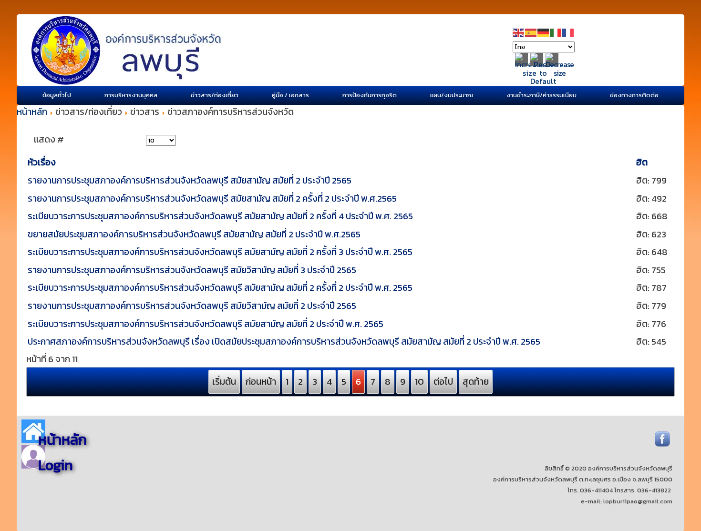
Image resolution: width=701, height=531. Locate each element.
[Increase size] (529, 73)
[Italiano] (556, 32)
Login (55, 465)
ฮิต (642, 162)
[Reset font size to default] (543, 81)
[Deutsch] (543, 32)
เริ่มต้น (224, 381)
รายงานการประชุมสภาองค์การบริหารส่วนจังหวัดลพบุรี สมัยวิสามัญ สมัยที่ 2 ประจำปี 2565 (192, 306)
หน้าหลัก (32, 112)
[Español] (531, 32)
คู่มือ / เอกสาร (290, 95)
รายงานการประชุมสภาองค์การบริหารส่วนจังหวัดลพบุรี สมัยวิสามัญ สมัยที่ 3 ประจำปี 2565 (192, 270)
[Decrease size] (560, 73)
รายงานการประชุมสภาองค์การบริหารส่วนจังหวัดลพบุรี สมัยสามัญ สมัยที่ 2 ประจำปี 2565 (189, 180)
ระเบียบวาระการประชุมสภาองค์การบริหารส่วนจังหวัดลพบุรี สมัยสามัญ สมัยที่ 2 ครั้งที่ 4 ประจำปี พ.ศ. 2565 (220, 216)
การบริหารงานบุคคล (130, 95)
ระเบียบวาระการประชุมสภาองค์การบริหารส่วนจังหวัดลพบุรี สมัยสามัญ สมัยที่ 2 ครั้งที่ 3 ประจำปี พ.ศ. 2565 (220, 252)
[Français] (568, 32)
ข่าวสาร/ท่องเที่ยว (214, 95)
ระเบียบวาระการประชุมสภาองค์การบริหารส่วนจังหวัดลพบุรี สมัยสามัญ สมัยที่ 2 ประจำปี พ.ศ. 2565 (205, 324)
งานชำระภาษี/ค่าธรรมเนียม (541, 95)
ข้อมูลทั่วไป (56, 95)
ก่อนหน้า (261, 381)
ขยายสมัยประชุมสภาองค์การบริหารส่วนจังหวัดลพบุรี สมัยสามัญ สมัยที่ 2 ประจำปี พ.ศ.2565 (194, 234)
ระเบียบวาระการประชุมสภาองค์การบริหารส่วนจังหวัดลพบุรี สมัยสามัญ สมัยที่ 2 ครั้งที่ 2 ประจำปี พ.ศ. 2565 (220, 288)
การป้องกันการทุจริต (369, 95)
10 (419, 381)
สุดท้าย (476, 381)
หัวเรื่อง (42, 162)
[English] (519, 32)
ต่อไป (443, 381)
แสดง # (49, 139)
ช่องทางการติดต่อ (634, 95)
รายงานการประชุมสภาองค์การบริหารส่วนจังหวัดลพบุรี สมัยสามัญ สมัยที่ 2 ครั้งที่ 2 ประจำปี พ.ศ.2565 (212, 198)
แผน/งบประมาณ (451, 95)
